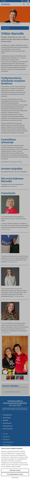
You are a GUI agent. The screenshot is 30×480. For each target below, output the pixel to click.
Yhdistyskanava (7, 426)
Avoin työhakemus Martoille (12, 392)
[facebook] (22, 1)
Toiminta (5, 434)
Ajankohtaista (7, 423)
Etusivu (2, 23)
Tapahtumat (6, 437)
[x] (24, 1)
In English (3, 1)
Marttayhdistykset (8, 442)
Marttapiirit (6, 439)
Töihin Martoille (8, 429)
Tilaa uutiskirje (7, 445)
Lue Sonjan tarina (5, 229)
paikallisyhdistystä (6, 62)
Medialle (5, 420)
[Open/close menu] (28, 4)
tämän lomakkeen (12, 186)
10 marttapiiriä (22, 58)
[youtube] (28, 1)
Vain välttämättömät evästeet (15, 474)
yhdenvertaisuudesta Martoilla (14, 162)
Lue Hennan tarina (12, 262)
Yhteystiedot (7, 418)
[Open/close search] (24, 4)
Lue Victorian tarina (18, 296)
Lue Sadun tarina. (5, 333)
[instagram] (26, 1)
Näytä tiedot (15, 478)
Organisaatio (8, 23)
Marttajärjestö (7, 415)
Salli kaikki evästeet (15, 470)
